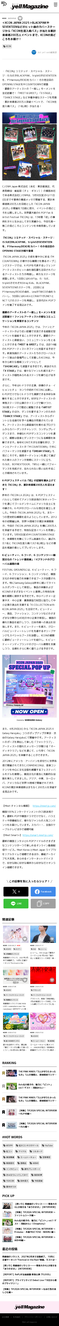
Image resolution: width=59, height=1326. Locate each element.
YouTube (49, 1145)
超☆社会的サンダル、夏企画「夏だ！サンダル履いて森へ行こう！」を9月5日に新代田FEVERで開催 (15, 1047)
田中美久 (24, 1180)
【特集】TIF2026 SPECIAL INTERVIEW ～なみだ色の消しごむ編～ (29, 1291)
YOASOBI (10, 1180)
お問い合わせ (51, 1317)
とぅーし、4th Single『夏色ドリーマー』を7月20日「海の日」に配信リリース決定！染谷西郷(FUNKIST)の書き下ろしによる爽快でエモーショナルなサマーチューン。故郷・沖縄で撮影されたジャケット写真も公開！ (43, 955)
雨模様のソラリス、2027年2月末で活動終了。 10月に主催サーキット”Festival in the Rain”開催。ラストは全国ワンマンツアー (15, 960)
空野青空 (46, 1157)
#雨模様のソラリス (12, 954)
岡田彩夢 (38, 1175)
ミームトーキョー (39, 1041)
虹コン (9, 1151)
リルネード (38, 1151)
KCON (8, 46)
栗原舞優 (10, 1157)
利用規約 (16, 1317)
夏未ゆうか (11, 1186)
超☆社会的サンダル (12, 1041)
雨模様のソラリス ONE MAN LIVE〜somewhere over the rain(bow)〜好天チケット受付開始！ (15, 1006)
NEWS (4, 18)
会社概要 (5, 1317)
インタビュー (12, 1169)
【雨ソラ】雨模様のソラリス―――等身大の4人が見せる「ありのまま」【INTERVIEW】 (29, 1267)
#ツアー (18, 949)
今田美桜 (39, 1180)
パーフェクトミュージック (15, 995)
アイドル (22, 1151)
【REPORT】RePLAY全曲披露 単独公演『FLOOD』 (26, 1274)
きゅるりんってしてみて (17, 1175)
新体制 (52, 1041)
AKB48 (35, 1163)
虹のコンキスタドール (29, 1145)
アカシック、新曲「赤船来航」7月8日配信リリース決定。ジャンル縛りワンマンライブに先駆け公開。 (43, 1001)
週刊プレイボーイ (32, 1169)
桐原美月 (10, 1163)
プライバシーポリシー (33, 1317)
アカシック (37, 990)
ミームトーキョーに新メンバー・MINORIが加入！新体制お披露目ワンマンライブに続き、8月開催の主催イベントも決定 (43, 1047)
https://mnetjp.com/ (44, 806)
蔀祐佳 (23, 1163)
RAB (34, 949)
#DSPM (8, 949)
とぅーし (43, 949)
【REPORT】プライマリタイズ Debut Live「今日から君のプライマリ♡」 (29, 1282)
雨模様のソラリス (12, 1000)
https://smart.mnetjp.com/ (38, 835)
